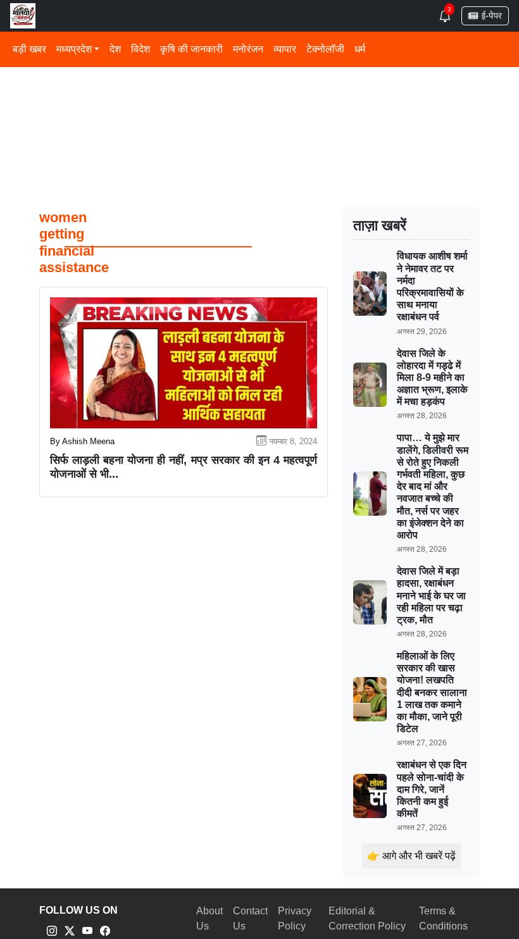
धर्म (359, 49)
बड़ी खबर (29, 49)
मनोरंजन (248, 49)
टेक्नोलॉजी (325, 49)
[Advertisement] (259, 94)
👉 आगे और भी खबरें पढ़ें (411, 855)
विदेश (140, 49)
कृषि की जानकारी (191, 49)
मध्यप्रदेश (74, 49)
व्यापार (284, 49)
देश (115, 49)
